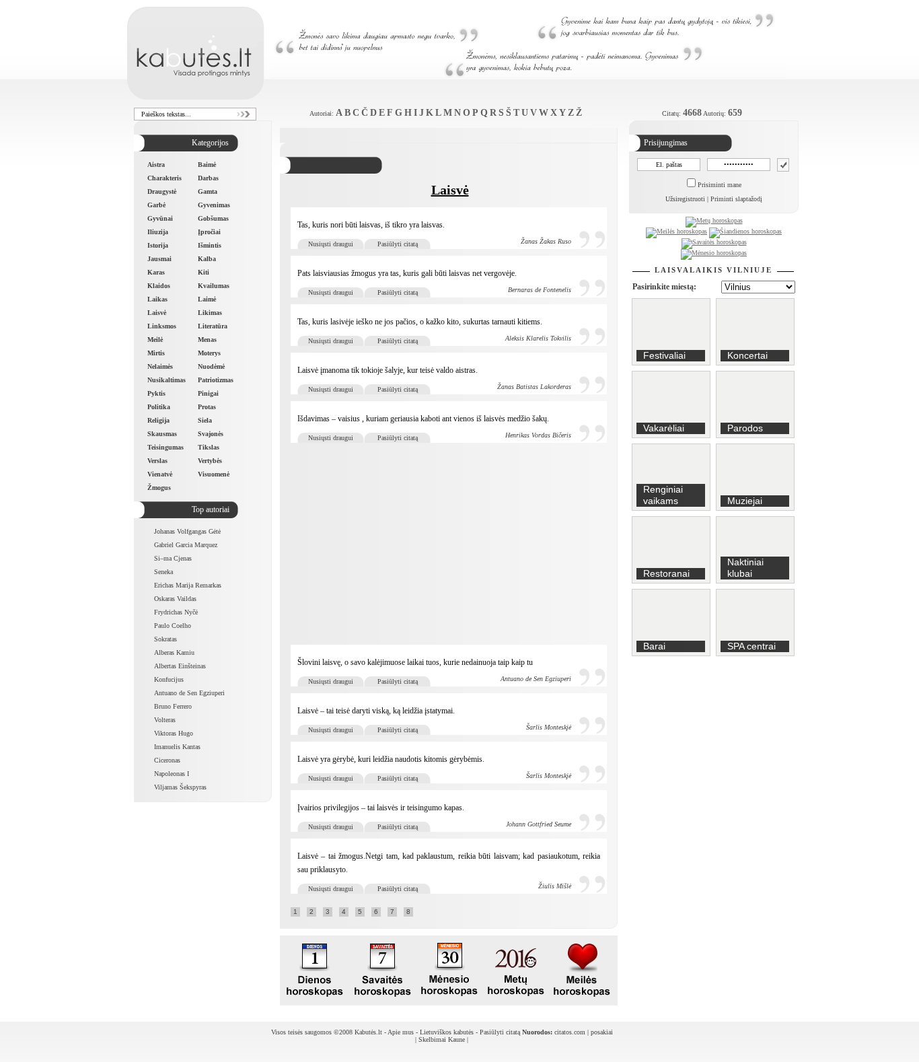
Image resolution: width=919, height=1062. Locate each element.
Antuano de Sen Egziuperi (189, 693)
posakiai (602, 1032)
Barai (654, 646)
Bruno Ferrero (173, 706)
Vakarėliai (663, 428)
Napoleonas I (171, 773)
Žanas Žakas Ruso (546, 241)
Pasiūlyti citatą (397, 244)
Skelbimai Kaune (441, 1039)
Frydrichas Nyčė (176, 612)
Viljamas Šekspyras (180, 787)
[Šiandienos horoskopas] (745, 231)
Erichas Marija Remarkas (187, 585)
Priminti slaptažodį (736, 199)
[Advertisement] (450, 544)
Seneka (163, 571)
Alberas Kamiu (174, 652)
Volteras (165, 719)
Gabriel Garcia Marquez (185, 544)
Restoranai (666, 573)
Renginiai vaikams (663, 495)
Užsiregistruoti (685, 199)
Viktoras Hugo (173, 733)
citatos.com (569, 1032)
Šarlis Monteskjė (548, 727)
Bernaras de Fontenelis (539, 289)
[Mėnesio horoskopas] (714, 252)
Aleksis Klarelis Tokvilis (538, 338)
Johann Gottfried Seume (538, 824)
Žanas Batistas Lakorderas (534, 386)
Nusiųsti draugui (330, 244)
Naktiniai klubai (745, 568)
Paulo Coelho (172, 625)
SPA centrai (751, 646)
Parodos (745, 428)
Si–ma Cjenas (173, 558)
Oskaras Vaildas (175, 598)
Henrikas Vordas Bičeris (538, 435)
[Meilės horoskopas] (676, 231)
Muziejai (744, 500)
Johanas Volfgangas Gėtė (187, 531)
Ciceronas (167, 760)
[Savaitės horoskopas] (714, 242)
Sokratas (165, 639)
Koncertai (747, 355)
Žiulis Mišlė (554, 886)
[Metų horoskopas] (714, 220)
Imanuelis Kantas (177, 746)
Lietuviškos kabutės (447, 1032)
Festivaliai (664, 355)
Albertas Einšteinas (180, 666)
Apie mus (401, 1032)
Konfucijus (169, 679)
